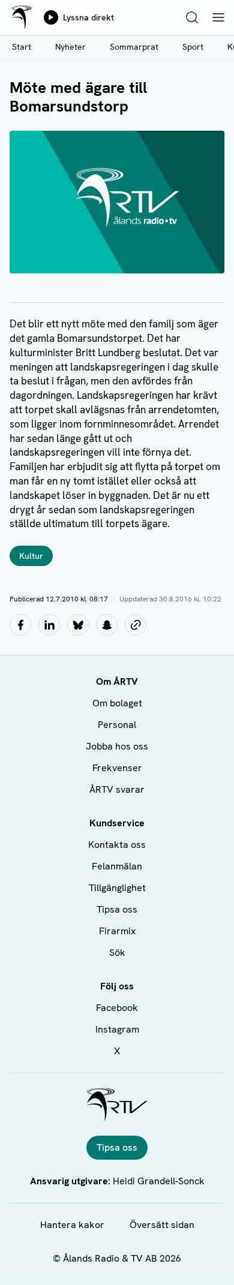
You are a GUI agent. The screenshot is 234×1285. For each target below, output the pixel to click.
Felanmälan (117, 866)
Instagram (117, 1029)
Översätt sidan (162, 1224)
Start (21, 46)
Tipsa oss (117, 909)
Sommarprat (134, 46)
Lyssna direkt (88, 17)
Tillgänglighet (117, 887)
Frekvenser (117, 768)
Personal (117, 724)
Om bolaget (117, 703)
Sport (192, 46)
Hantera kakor (72, 1224)
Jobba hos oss (117, 746)
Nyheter (70, 46)
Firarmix (117, 931)
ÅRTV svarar (117, 789)
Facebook (117, 1007)
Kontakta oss (117, 844)
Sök (117, 952)
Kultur (31, 555)
